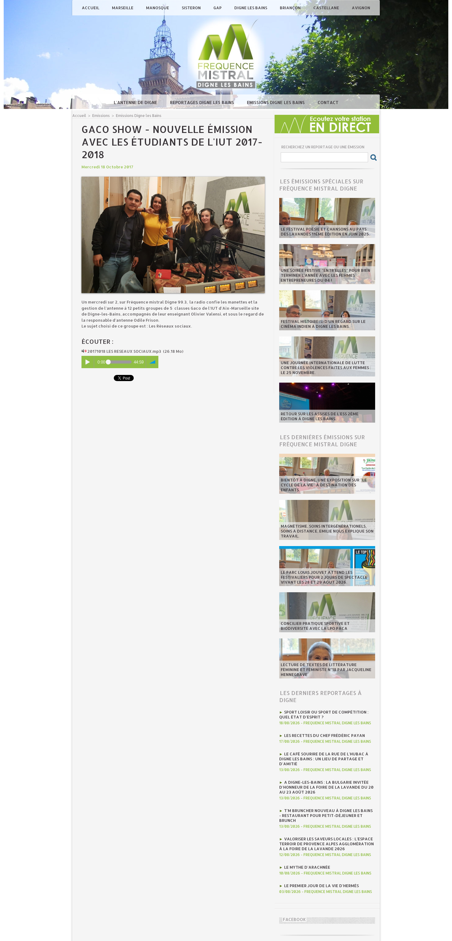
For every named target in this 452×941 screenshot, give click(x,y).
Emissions (101, 115)
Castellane (326, 7)
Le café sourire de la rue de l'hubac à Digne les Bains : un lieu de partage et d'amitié (323, 758)
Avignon (361, 7)
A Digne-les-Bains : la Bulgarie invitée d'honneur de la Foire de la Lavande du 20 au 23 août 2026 (326, 787)
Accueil (91, 7)
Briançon (291, 7)
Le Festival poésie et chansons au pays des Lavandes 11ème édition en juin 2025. (325, 231)
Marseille (123, 7)
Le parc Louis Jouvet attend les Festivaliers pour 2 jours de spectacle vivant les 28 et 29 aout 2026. (324, 577)
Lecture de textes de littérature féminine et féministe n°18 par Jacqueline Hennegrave (326, 669)
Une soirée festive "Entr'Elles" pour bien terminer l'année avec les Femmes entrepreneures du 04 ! (325, 275)
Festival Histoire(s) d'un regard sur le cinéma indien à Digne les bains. (323, 324)
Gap (218, 7)
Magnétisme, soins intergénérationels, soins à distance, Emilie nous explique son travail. (327, 531)
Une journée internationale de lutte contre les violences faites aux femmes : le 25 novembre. (326, 367)
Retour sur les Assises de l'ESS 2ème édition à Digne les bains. (320, 416)
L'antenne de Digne (136, 102)
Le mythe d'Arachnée (307, 867)
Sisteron (192, 7)
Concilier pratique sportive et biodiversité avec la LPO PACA (315, 626)
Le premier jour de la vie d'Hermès (321, 885)
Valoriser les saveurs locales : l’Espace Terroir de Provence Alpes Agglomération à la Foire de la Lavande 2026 (326, 843)
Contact (328, 102)
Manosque (158, 7)
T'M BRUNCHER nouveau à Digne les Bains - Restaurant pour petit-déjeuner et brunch (326, 815)
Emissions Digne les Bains (276, 102)
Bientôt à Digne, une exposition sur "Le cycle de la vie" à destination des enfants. (324, 484)
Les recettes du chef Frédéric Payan (324, 735)
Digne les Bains (251, 7)
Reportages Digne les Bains (202, 102)
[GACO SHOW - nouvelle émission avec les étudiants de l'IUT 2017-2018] (173, 178)
